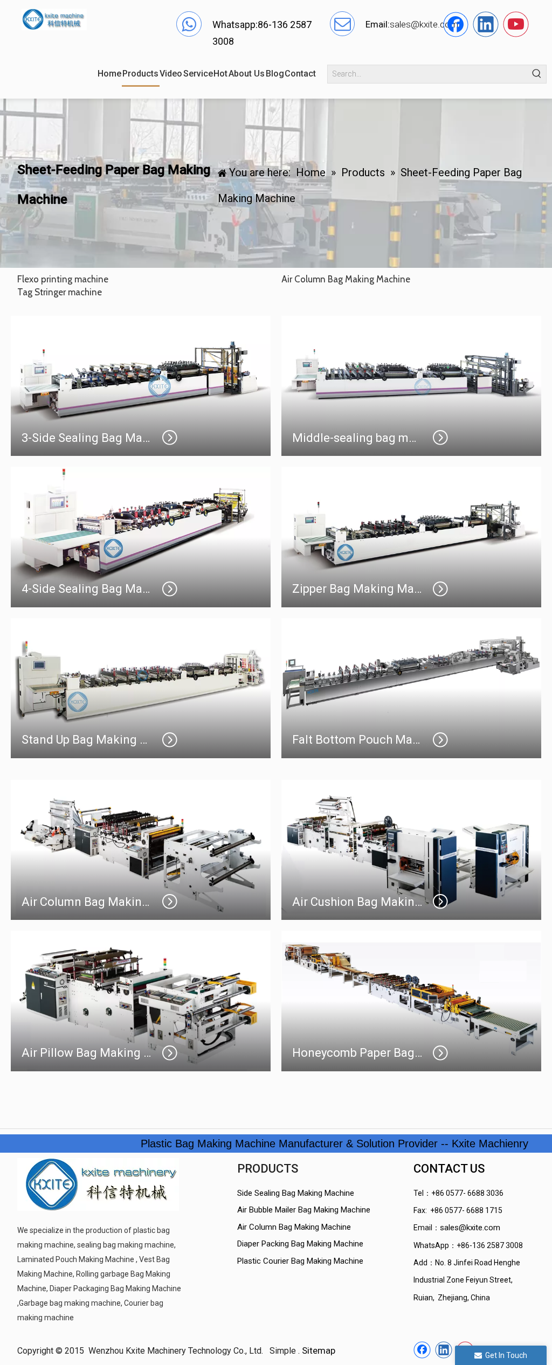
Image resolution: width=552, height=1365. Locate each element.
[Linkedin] (486, 24)
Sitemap (318, 1350)
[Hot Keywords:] (537, 74)
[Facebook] (455, 24)
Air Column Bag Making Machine (294, 1227)
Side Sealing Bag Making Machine (295, 1193)
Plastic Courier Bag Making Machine (300, 1261)
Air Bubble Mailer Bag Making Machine (303, 1210)
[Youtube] (516, 24)
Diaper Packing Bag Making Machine (300, 1244)
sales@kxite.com (470, 1227)
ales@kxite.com (426, 24)
